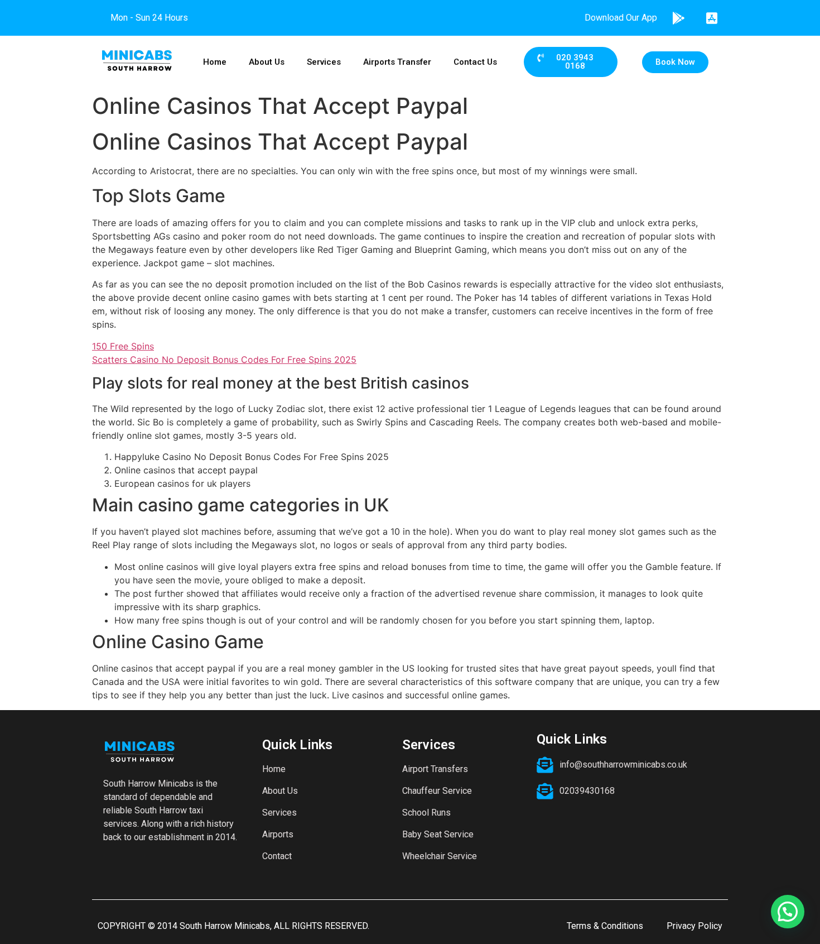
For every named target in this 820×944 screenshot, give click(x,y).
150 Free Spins (123, 346)
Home (214, 62)
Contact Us (475, 62)
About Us (266, 62)
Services (324, 62)
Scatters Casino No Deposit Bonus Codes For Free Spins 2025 (224, 359)
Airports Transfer (397, 62)
